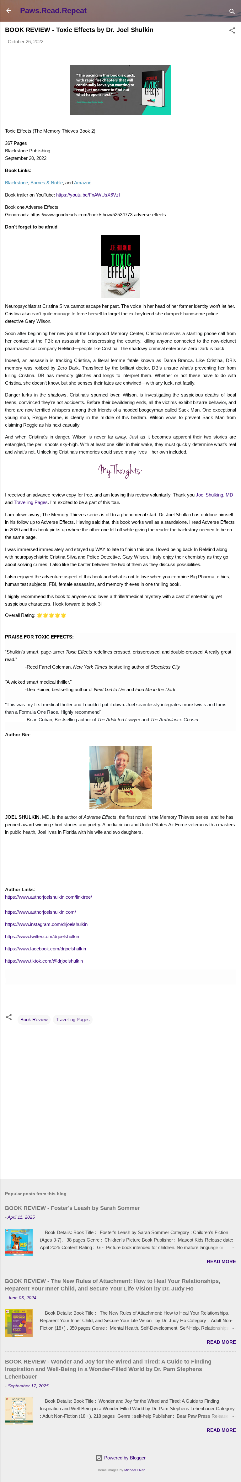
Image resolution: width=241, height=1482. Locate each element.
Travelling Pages (31, 502)
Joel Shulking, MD (214, 494)
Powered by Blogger (124, 1457)
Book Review (34, 1019)
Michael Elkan (134, 1470)
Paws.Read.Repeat (53, 10)
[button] (232, 31)
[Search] (232, 12)
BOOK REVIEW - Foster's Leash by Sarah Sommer (72, 1208)
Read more (221, 1261)
